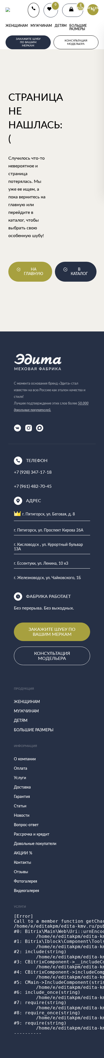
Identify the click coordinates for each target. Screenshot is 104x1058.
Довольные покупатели (35, 844)
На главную (33, 272)
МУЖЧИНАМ (41, 25)
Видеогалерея (26, 891)
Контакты (22, 863)
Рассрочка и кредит (31, 834)
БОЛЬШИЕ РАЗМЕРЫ (78, 27)
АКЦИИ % (23, 853)
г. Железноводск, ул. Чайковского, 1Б (47, 577)
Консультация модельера (52, 655)
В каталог (79, 272)
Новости (21, 816)
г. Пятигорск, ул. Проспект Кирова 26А (48, 530)
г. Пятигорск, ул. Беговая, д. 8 (48, 514)
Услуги (20, 778)
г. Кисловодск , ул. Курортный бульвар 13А (48, 546)
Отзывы (21, 872)
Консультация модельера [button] (76, 42)
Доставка (22, 787)
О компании (25, 759)
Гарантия (22, 797)
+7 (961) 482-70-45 (33, 486)
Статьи (20, 806)
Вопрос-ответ (26, 825)
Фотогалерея (25, 881)
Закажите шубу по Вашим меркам (52, 631)
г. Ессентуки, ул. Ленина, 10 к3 (41, 563)
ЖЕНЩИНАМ (17, 25)
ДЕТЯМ (61, 25)
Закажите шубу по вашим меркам (28, 42)
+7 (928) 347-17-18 (33, 471)
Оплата (20, 769)
